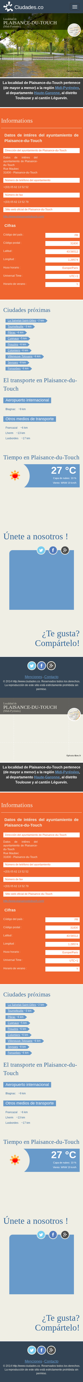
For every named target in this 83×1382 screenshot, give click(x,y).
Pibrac (11, 332)
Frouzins (13, 344)
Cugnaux (13, 338)
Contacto (51, 677)
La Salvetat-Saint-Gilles (22, 320)
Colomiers (14, 350)
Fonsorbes (14, 368)
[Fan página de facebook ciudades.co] (53, 550)
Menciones (33, 677)
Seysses (13, 362)
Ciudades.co (28, 7)
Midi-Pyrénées (67, 88)
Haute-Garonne (47, 93)
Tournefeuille (15, 326)
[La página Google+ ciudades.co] (64, 550)
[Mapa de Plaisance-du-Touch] (74, 30)
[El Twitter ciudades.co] (41, 550)
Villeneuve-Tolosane (20, 356)
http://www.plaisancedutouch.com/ (23, 216)
